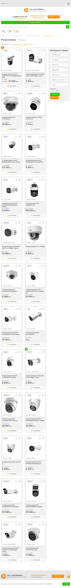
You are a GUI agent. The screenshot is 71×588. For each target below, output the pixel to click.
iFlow (5, 93)
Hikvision (6, 266)
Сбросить (54, 97)
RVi (28, 309)
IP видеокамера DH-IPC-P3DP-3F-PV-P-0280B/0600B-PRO (11, 75)
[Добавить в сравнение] (16, 50)
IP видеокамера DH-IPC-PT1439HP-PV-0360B (10, 376)
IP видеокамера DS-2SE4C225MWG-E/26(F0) (34, 506)
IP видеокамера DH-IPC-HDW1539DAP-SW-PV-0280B (35, 419)
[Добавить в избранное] (19, 50)
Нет (57, 91)
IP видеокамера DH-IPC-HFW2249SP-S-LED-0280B (10, 333)
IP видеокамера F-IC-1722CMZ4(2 (9, 118)
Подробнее (48, 584)
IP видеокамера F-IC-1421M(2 (35, 246)
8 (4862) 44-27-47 (20, 17)
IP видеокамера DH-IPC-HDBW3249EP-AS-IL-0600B (11, 161)
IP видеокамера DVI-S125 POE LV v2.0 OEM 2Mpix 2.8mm (10, 549)
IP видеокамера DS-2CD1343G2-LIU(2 (32, 549)
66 (39, 565)
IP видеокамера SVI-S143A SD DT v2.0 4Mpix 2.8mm (11, 247)
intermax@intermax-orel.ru (38, 16)
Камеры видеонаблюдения (33, 35)
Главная (3, 35)
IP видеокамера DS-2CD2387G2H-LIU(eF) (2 (10, 419)
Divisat (29, 50)
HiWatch (30, 179)
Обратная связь (53, 17)
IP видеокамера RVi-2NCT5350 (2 (32, 333)
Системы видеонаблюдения (16, 35)
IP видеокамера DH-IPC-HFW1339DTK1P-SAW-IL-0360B (10, 205)
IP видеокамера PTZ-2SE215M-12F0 (33, 204)
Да (52, 91)
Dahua (5, 50)
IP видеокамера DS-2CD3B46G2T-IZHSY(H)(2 (10, 506)
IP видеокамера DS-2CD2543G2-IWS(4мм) (9, 290)
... (36, 565)
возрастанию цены (17, 44)
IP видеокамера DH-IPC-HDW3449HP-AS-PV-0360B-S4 (35, 291)
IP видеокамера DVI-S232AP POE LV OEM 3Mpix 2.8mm (35, 75)
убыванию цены (28, 44)
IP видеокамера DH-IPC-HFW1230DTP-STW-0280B (34, 161)
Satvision (6, 222)
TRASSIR (30, 93)
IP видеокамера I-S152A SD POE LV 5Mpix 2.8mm (35, 376)
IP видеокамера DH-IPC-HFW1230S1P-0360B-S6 (34, 463)
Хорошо (66, 584)
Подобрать (55, 94)
